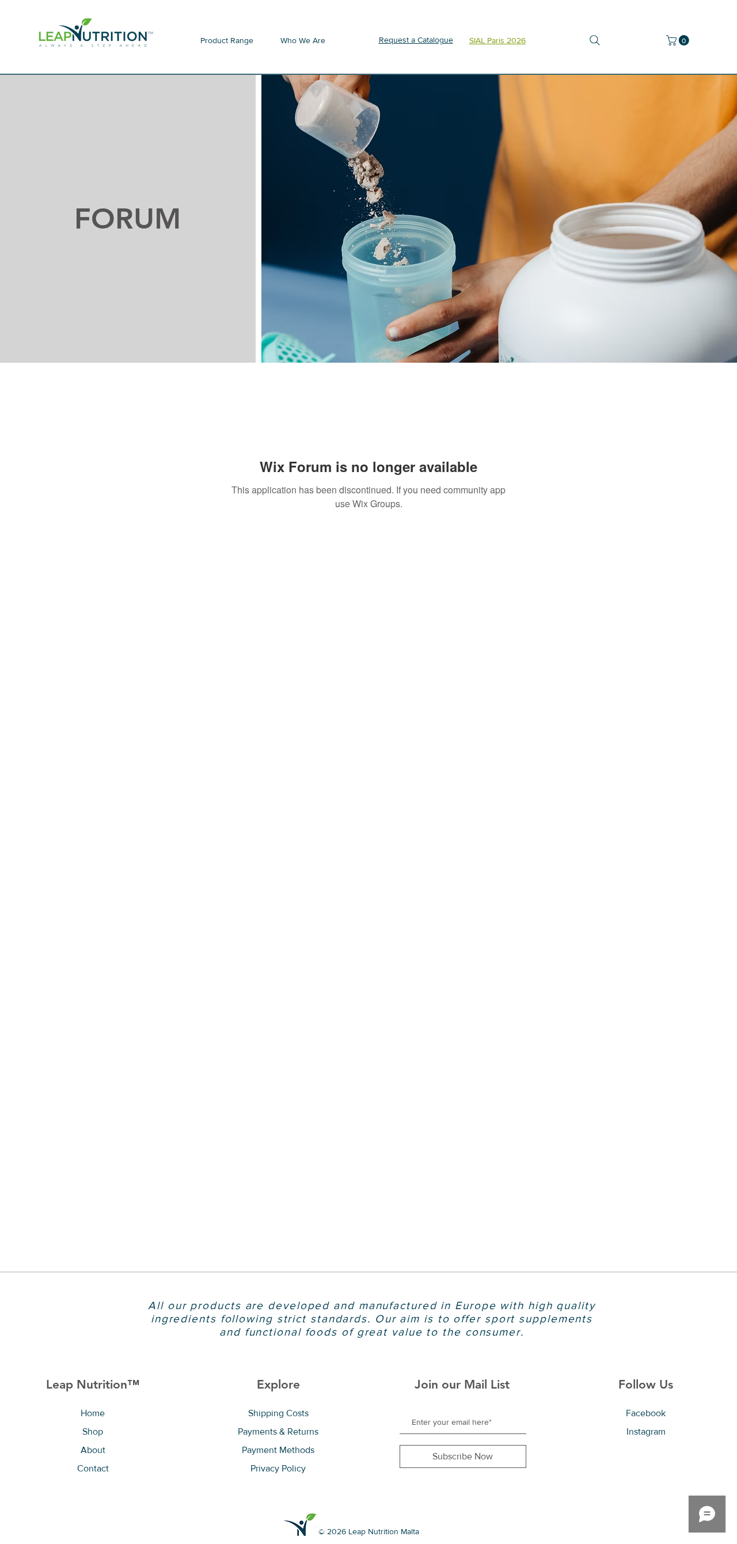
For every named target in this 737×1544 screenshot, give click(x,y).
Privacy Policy (278, 1468)
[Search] (594, 40)
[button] (679, 40)
